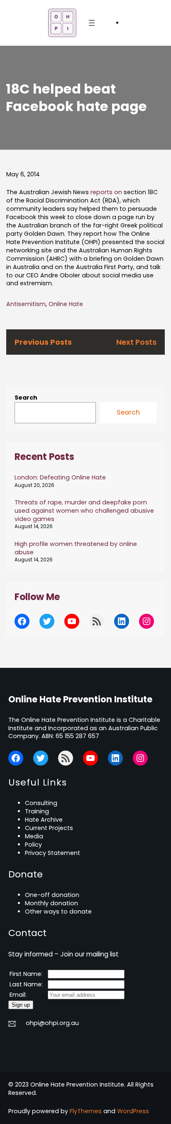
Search (26, 397)
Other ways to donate (58, 911)
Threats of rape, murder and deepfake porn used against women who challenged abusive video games (84, 510)
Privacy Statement (52, 853)
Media (34, 836)
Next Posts (136, 342)
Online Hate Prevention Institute (80, 699)
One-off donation (52, 895)
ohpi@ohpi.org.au (52, 1023)
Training (37, 811)
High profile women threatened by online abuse (76, 548)
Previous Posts (43, 342)
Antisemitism (26, 304)
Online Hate (66, 304)
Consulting (41, 803)
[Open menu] (92, 23)
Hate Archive (44, 819)
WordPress (133, 1111)
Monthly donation (51, 903)
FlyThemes (86, 1111)
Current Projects (49, 828)
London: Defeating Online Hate (60, 477)
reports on (106, 192)
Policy (33, 844)
